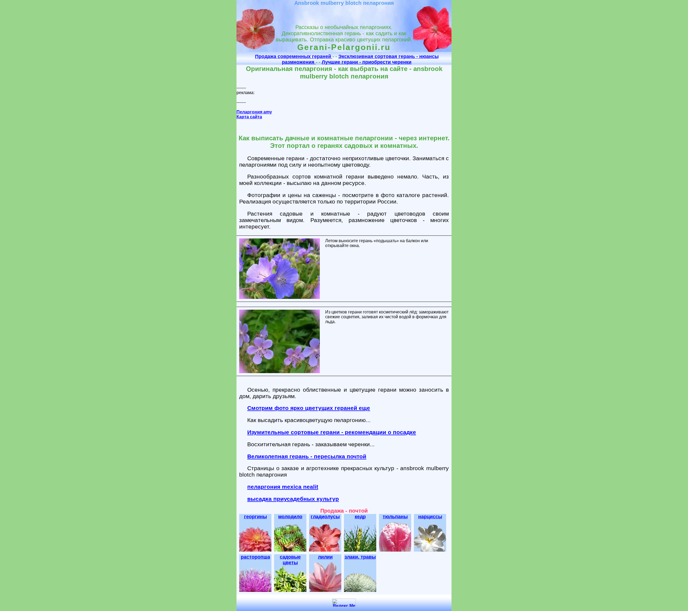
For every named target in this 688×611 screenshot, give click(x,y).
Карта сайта (249, 117)
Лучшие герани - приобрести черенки (366, 62)
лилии (325, 557)
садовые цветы (290, 559)
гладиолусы (325, 516)
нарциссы (430, 516)
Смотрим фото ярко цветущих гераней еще (308, 408)
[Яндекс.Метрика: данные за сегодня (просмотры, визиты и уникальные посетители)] (344, 603)
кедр (360, 516)
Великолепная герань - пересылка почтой (306, 456)
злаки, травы (360, 557)
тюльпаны (395, 516)
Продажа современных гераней (293, 56)
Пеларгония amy (254, 112)
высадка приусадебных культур (293, 499)
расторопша (255, 557)
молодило (290, 516)
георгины (255, 516)
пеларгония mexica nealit (282, 487)
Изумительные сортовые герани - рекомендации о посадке (331, 432)
